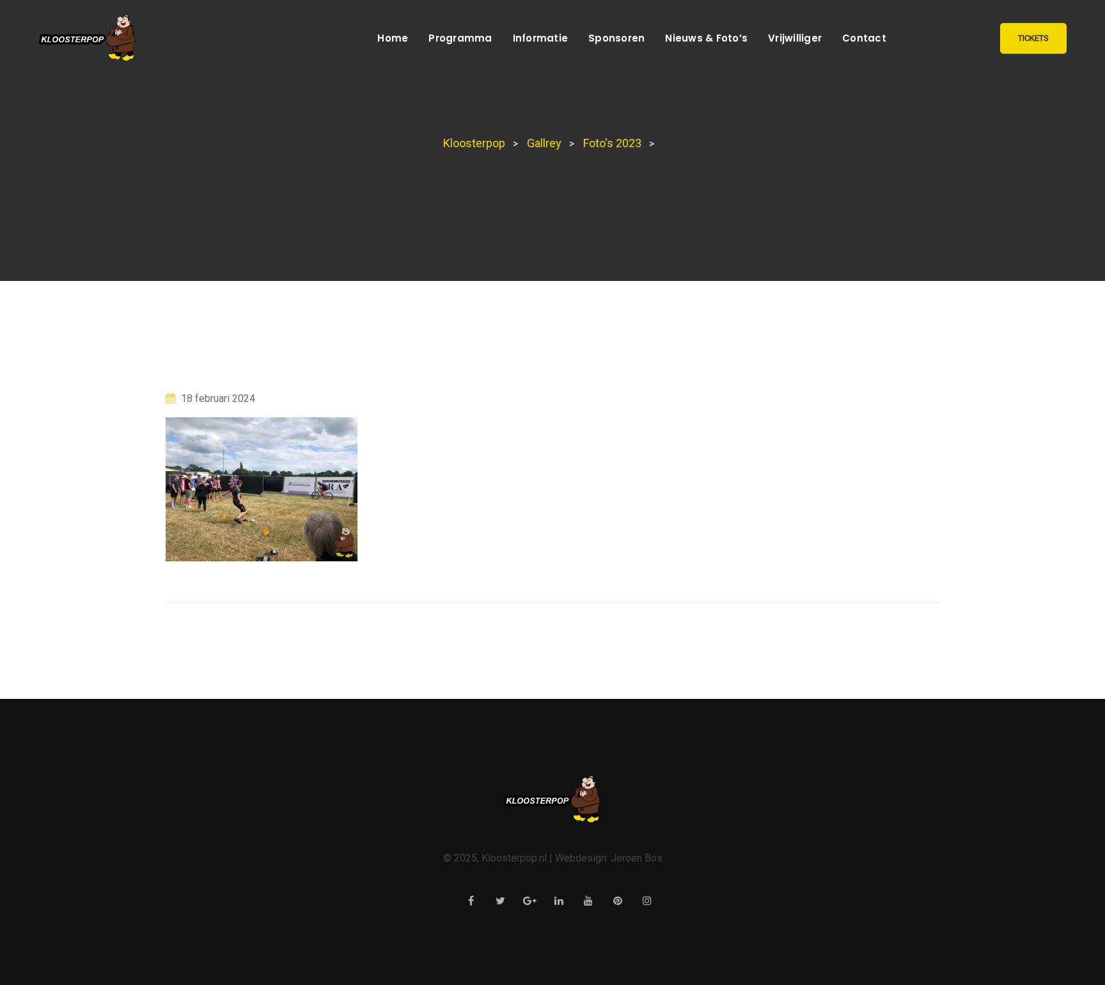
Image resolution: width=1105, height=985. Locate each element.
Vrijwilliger (795, 38)
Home (392, 38)
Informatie (540, 38)
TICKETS (1033, 38)
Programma (460, 38)
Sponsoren (616, 38)
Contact (864, 38)
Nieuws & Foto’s (706, 38)
